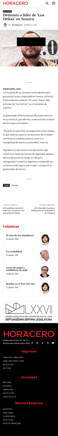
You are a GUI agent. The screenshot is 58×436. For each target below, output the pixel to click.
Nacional (7, 11)
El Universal (17, 25)
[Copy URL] (43, 73)
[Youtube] (53, 343)
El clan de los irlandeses (20, 235)
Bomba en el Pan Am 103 (20, 283)
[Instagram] (37, 343)
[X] (22, 73)
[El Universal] (5, 25)
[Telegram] (36, 73)
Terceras (15, 185)
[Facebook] (15, 73)
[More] (50, 73)
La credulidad (14, 251)
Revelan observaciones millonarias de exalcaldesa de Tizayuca (43, 210)
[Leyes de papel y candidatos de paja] (45, 272)
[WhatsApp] (29, 73)
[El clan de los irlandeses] (45, 239)
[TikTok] (42, 343)
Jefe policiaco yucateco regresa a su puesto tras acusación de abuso (13, 210)
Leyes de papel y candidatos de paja (17, 269)
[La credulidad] (45, 256)
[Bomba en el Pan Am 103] (45, 288)
